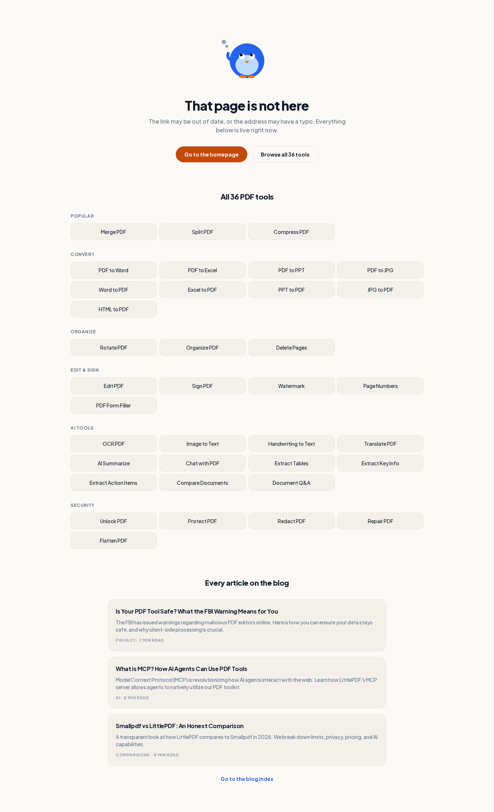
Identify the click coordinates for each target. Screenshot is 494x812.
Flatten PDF (113, 540)
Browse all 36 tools (285, 154)
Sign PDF (202, 386)
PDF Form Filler (113, 405)
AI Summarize (114, 463)
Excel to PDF (202, 289)
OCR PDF (114, 443)
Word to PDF (113, 289)
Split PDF (202, 231)
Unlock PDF (113, 521)
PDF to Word (113, 270)
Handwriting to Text (291, 443)
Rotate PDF (113, 347)
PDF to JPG (380, 270)
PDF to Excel (202, 270)
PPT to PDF (291, 289)
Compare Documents (202, 482)
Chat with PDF (203, 463)
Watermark (291, 386)
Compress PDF (291, 231)
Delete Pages (291, 347)
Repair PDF (380, 521)
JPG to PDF (380, 289)
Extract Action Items (113, 482)
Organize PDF (202, 347)
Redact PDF (292, 521)
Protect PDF (202, 521)
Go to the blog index (247, 778)
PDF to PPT (291, 270)
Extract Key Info (380, 463)
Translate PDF (380, 443)
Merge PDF (113, 231)
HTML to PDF (114, 309)
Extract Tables (291, 463)
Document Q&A (291, 482)
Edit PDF (114, 386)
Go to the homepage (211, 154)
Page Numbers (380, 386)
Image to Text (203, 443)
